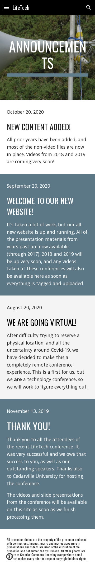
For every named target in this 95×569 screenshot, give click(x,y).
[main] (47, 57)
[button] (6, 7)
